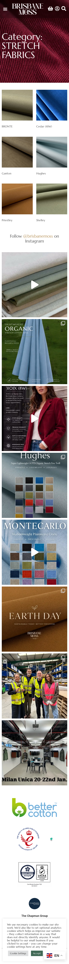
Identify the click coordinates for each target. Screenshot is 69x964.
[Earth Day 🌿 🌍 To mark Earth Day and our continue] (34, 619)
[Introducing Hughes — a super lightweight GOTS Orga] (34, 485)
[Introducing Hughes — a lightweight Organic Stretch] (34, 351)
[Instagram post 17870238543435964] (34, 752)
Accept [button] (37, 953)
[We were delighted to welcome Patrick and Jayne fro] (34, 686)
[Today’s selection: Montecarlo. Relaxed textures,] (34, 284)
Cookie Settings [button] (18, 953)
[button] (5, 9)
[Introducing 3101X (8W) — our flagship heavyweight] (34, 418)
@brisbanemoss (38, 236)
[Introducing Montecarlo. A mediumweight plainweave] (34, 552)
